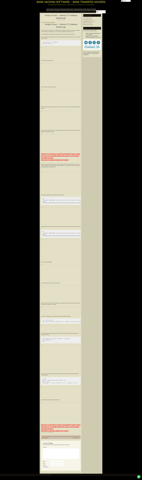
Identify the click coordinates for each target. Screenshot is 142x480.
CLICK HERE (89, 34)
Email (44, 463)
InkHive (49, 474)
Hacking (52, 432)
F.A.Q (85, 9)
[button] (138, 476)
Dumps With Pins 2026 (78, 9)
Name (44, 461)
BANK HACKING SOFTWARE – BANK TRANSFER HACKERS (71, 2)
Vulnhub (68, 30)
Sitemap (93, 9)
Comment (45, 447)
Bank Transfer (89, 17)
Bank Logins (63, 9)
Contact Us (89, 9)
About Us (52, 9)
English (99, 11)
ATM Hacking (57, 9)
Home (48, 9)
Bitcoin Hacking (70, 9)
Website (44, 465)
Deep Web (49, 432)
